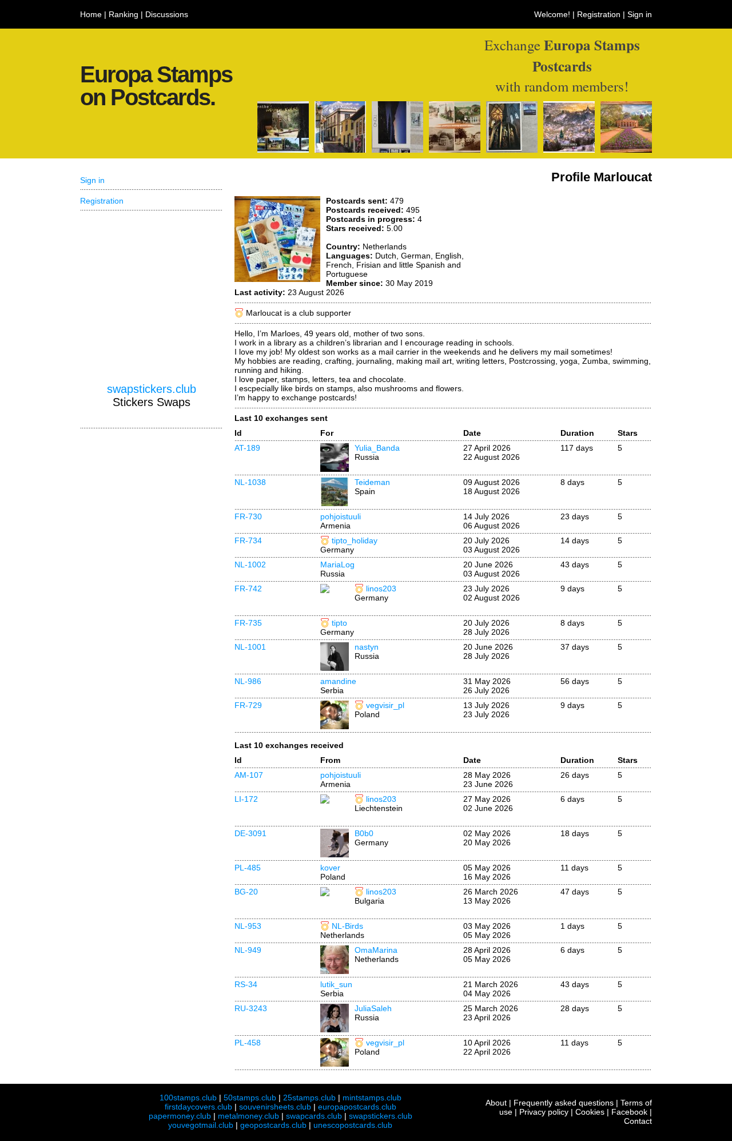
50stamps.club (250, 1097)
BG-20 (246, 891)
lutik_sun (336, 984)
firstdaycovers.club (198, 1106)
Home (91, 14)
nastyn (367, 646)
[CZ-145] (454, 149)
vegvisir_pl (385, 705)
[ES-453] (340, 149)
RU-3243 (250, 1008)
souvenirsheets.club (275, 1106)
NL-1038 (250, 482)
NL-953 (247, 926)
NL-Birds (347, 926)
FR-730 (248, 516)
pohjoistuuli (340, 516)
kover (330, 867)
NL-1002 (250, 564)
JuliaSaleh (373, 1008)
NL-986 (247, 681)
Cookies (589, 1111)
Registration (598, 14)
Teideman (372, 482)
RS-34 (245, 984)
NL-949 (247, 950)
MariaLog (337, 564)
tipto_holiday (354, 540)
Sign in (639, 14)
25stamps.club (309, 1097)
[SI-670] (512, 149)
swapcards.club (314, 1115)
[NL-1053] (283, 149)
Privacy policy (543, 1111)
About (496, 1102)
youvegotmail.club (200, 1125)
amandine (338, 681)
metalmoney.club (248, 1115)
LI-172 (246, 799)
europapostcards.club (357, 1106)
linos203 (381, 588)
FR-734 (248, 540)
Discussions (166, 14)
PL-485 (247, 867)
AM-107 (248, 775)
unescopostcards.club (352, 1125)
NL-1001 (250, 646)
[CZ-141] (626, 149)
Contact (638, 1121)
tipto (339, 622)
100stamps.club (188, 1097)
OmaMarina (376, 950)
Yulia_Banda (377, 447)
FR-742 (248, 588)
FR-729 (248, 705)
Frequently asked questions (564, 1102)
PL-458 (247, 1042)
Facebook (629, 1111)
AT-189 (247, 447)
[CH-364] (397, 149)
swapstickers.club (151, 389)
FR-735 (248, 622)
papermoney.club (180, 1115)
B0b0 (364, 833)
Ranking (123, 14)
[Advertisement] (566, 239)
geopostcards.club (273, 1125)
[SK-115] (569, 149)
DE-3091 (250, 833)
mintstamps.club (372, 1097)
